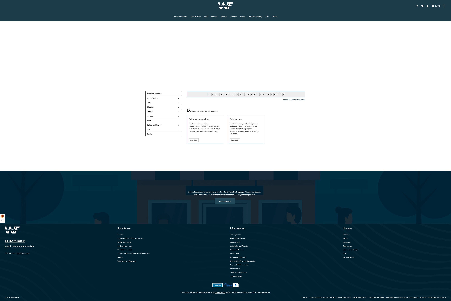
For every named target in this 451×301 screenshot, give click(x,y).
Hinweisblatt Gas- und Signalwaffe (242, 261)
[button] (178, 93)
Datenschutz (347, 246)
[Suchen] (417, 6)
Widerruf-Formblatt (124, 250)
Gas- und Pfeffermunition (239, 265)
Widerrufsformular (124, 242)
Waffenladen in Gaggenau (126, 261)
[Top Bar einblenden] (444, 6)
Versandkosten (220, 292)
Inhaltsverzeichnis (298, 99)
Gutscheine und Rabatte (239, 246)
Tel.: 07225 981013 (15, 241)
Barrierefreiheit (348, 257)
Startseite (286, 99)
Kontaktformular (23, 253)
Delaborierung (236, 119)
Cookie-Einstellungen (351, 250)
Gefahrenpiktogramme (238, 272)
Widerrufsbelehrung (237, 238)
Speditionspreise (236, 276)
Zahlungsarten (235, 235)
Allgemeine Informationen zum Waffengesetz (133, 254)
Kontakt (120, 235)
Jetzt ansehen (225, 201)
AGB (344, 254)
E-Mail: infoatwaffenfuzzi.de (19, 246)
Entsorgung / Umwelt (238, 257)
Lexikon (120, 257)
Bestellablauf (235, 242)
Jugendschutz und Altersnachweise (130, 238)
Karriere (346, 235)
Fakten (345, 238)
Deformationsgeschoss (199, 119)
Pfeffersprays (235, 269)
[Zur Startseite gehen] (225, 5)
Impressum (347, 242)
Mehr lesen (193, 140)
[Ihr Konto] (427, 6)
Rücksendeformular (124, 246)
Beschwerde (234, 254)
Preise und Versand (237, 250)
